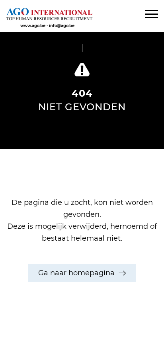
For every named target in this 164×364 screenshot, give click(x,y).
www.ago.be (32, 25)
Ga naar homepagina (76, 273)
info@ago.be (61, 25)
